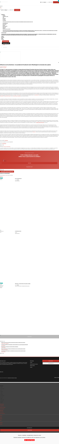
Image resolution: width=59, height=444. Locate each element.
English (58, 377)
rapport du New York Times (40, 122)
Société (1, 402)
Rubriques (3, 14)
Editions (1, 415)
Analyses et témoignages (6, 146)
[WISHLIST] (2, 45)
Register (4, 175)
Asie (3, 17)
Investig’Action (4, 143)
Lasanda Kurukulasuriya (3, 66)
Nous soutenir (5, 41)
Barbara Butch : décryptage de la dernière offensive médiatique (9, 346)
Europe (4, 25)
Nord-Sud (4, 27)
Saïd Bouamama (17, 233)
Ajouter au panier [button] (13, 227)
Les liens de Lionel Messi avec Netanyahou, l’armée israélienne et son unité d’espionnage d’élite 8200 (14, 344)
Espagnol (55, 377)
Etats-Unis (4, 24)
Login (6, 175)
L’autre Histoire (2, 408)
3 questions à (2, 405)
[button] (7, 172)
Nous (0, 420)
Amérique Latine (5, 16)
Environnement (5, 23)
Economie (2, 394)
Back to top (1, 371)
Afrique (4, 15)
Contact (31, 362)
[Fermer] (58, 1)
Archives (1, 422)
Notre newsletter (6, 43)
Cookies (31, 367)
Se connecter (56, 2)
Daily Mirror (6, 140)
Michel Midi (1, 410)
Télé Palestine (2, 404)
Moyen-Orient (5, 26)
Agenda (2, 39)
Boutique (1, 176)
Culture (4, 19)
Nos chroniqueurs (2, 413)
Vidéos (1, 417)
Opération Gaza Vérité (30, 30)
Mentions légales (32, 365)
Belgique (4, 18)
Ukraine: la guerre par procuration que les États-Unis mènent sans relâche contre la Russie (13, 342)
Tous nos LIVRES (29, 336)
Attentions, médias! (2, 407)
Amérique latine (2, 388)
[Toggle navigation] (1, 6)
